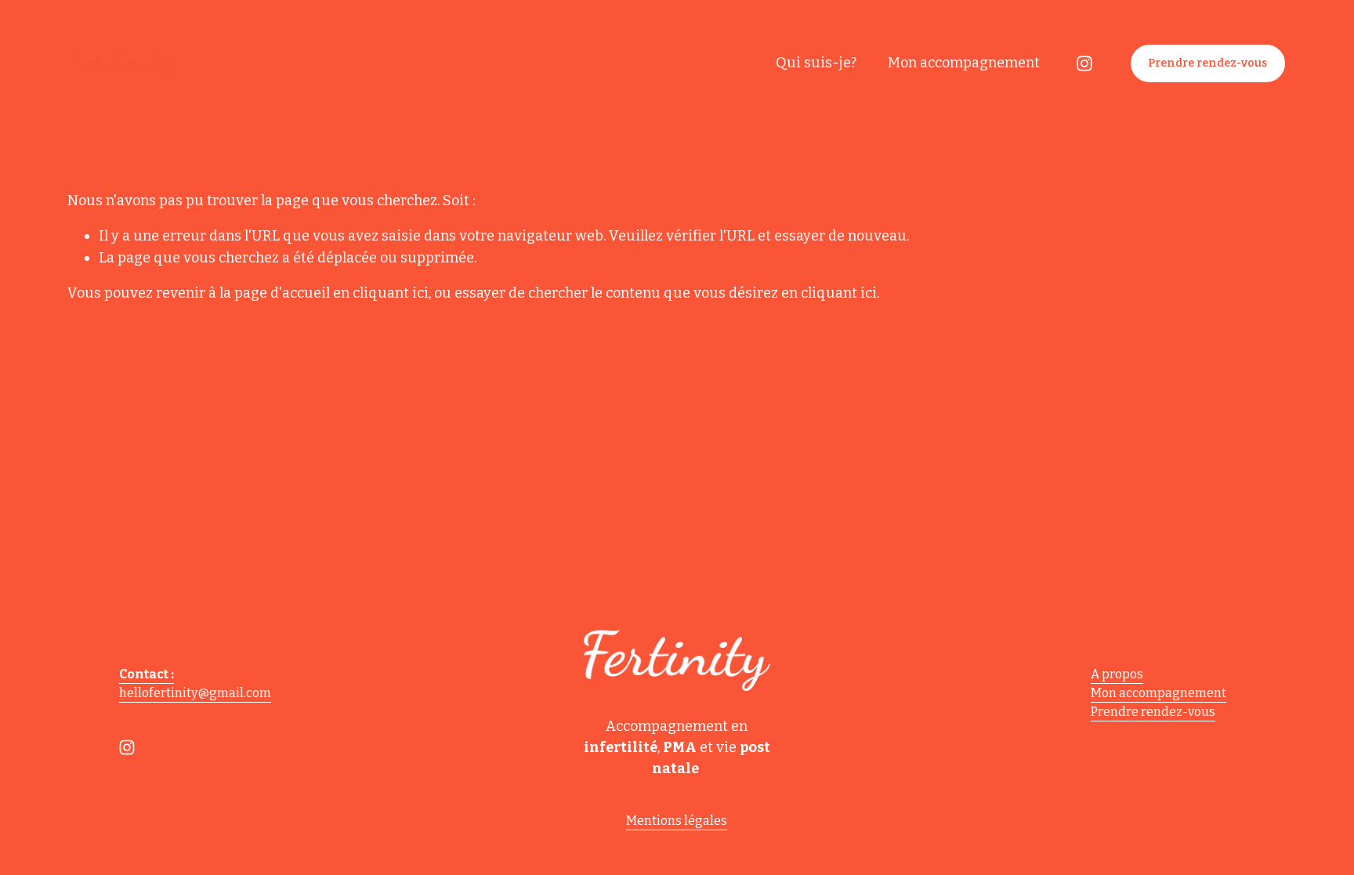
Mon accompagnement (964, 62)
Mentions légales (676, 820)
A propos (1117, 674)
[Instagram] (1084, 63)
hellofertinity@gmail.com (195, 692)
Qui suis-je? (816, 62)
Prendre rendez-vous (1207, 63)
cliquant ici (391, 293)
